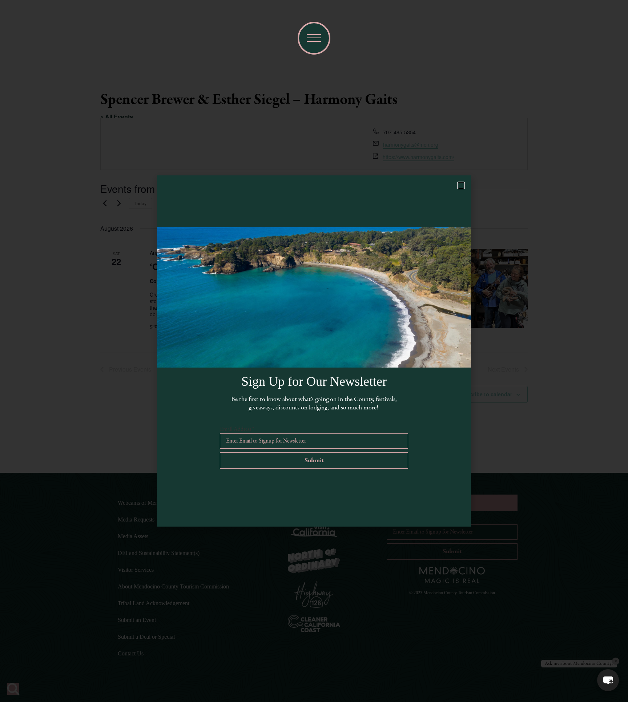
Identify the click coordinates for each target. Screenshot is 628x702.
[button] (608, 680)
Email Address (237, 429)
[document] (314, 351)
